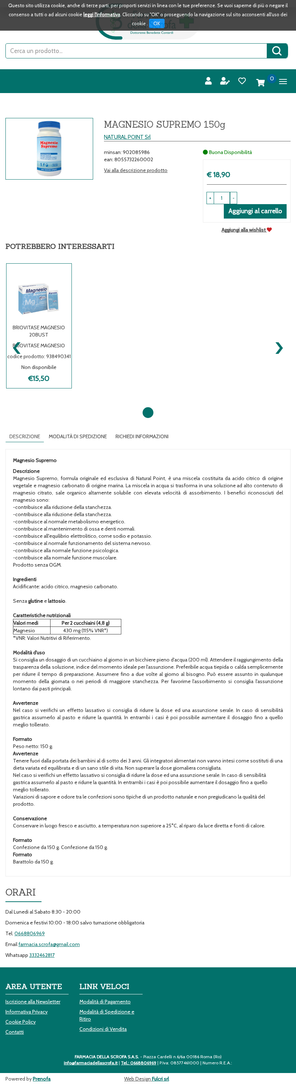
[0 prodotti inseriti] (260, 83)
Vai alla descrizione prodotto (135, 170)
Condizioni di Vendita (103, 1029)
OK (156, 23)
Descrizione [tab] (24, 436)
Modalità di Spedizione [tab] (78, 436)
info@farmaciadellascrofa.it (91, 1062)
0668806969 (29, 933)
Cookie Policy (20, 1022)
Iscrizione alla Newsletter (32, 1001)
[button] (233, 198)
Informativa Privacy (26, 1011)
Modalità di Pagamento (105, 1001)
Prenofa (42, 1079)
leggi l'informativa (101, 14)
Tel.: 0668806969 (138, 1062)
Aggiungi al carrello (255, 211)
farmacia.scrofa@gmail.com (49, 944)
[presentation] (17, 346)
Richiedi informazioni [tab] (142, 436)
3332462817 (42, 955)
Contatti (14, 1032)
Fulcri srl (160, 1079)
